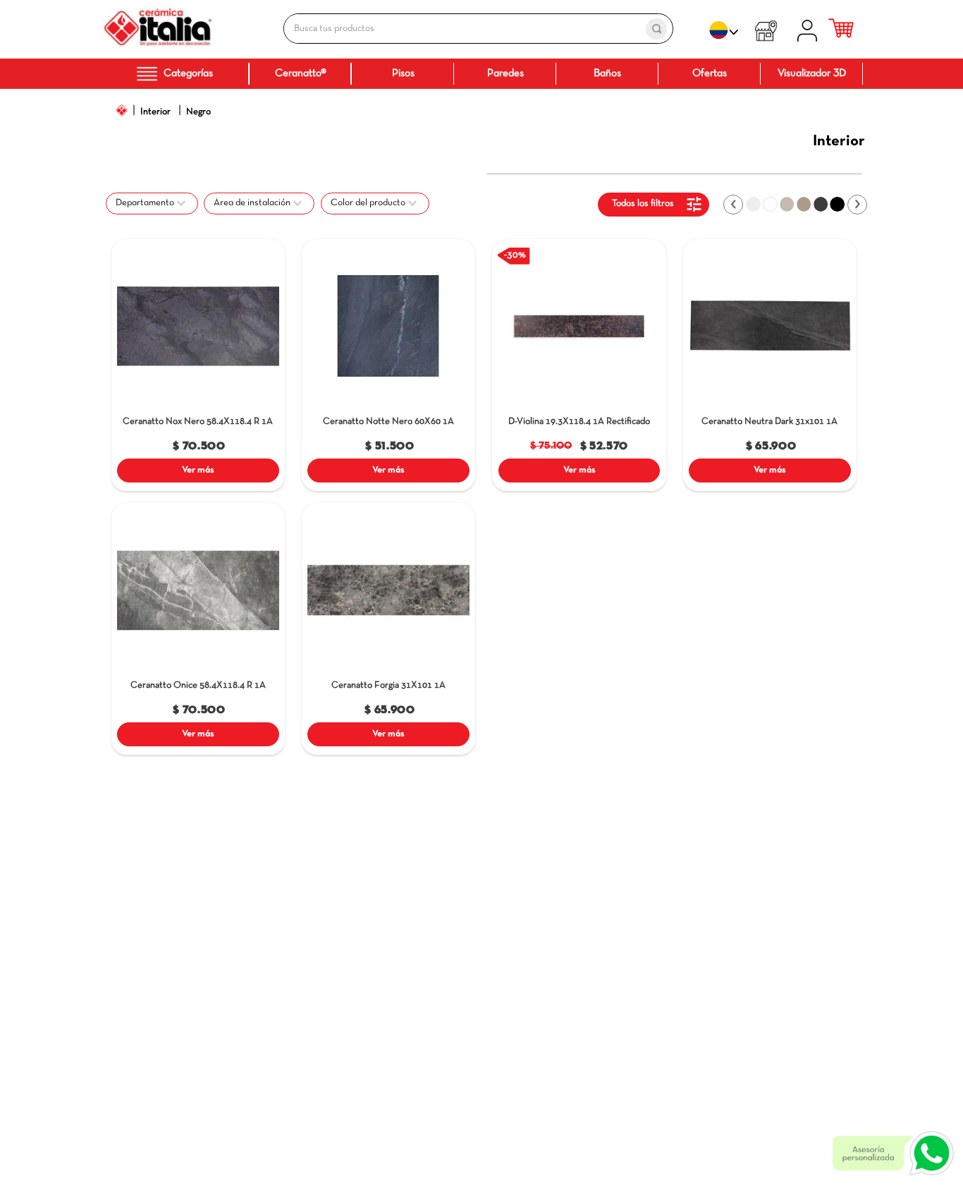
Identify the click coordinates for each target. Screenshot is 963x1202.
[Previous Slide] (733, 204)
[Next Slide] (857, 204)
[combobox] (463, 28)
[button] (152, 203)
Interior (155, 111)
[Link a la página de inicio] (122, 111)
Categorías (188, 73)
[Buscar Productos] (656, 29)
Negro (198, 111)
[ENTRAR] (809, 28)
